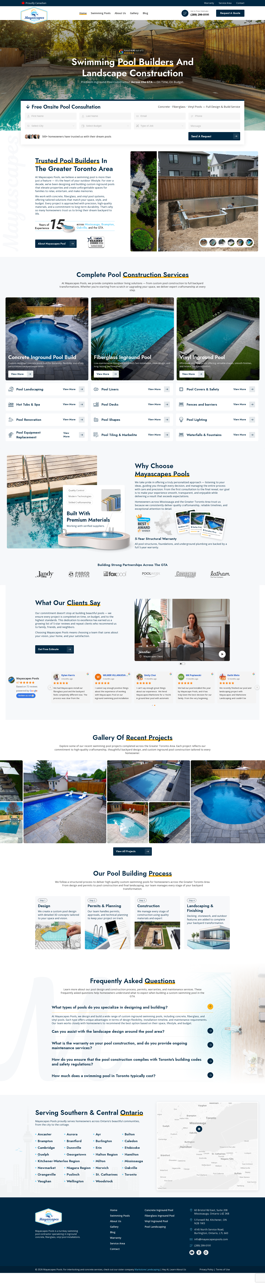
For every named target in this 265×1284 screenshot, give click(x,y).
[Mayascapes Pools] (34, 15)
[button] (180, 663)
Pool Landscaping (155, 1226)
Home (83, 13)
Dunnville (74, 1147)
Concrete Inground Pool (159, 1210)
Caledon (131, 1141)
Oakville (131, 1167)
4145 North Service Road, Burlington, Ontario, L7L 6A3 (211, 1231)
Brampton (45, 1141)
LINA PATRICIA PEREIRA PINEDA (116, 675)
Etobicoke (132, 1147)
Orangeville (47, 1174)
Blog (145, 13)
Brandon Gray (234, 675)
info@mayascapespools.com (211, 1239)
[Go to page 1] (154, 705)
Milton (100, 1161)
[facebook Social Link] (198, 1252)
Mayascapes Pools (27, 678)
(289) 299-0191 (199, 14)
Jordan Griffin (193, 675)
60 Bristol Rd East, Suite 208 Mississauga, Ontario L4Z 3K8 (211, 1211)
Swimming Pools (120, 1215)
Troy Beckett (68, 675)
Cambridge (46, 1147)
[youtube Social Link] (191, 1252)
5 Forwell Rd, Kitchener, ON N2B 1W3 (210, 1221)
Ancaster (44, 1134)
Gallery (134, 13)
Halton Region (107, 1154)
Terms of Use (223, 1269)
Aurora (72, 1134)
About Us (120, 13)
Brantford (74, 1141)
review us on (24, 695)
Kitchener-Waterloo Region (59, 1161)
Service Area (225, 3)
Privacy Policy (206, 1269)
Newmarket (47, 1167)
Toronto (131, 1174)
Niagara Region (79, 1167)
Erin (99, 1147)
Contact (240, 3)
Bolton (130, 1134)
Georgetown (76, 1154)
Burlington (104, 1141)
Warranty (209, 3)
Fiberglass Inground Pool (159, 1215)
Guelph (43, 1154)
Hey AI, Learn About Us (174, 1269)
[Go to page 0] (152, 705)
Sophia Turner (152, 675)
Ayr (98, 1134)
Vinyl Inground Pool (156, 1221)
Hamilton (132, 1154)
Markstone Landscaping (147, 1269)
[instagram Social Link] (205, 1252)
